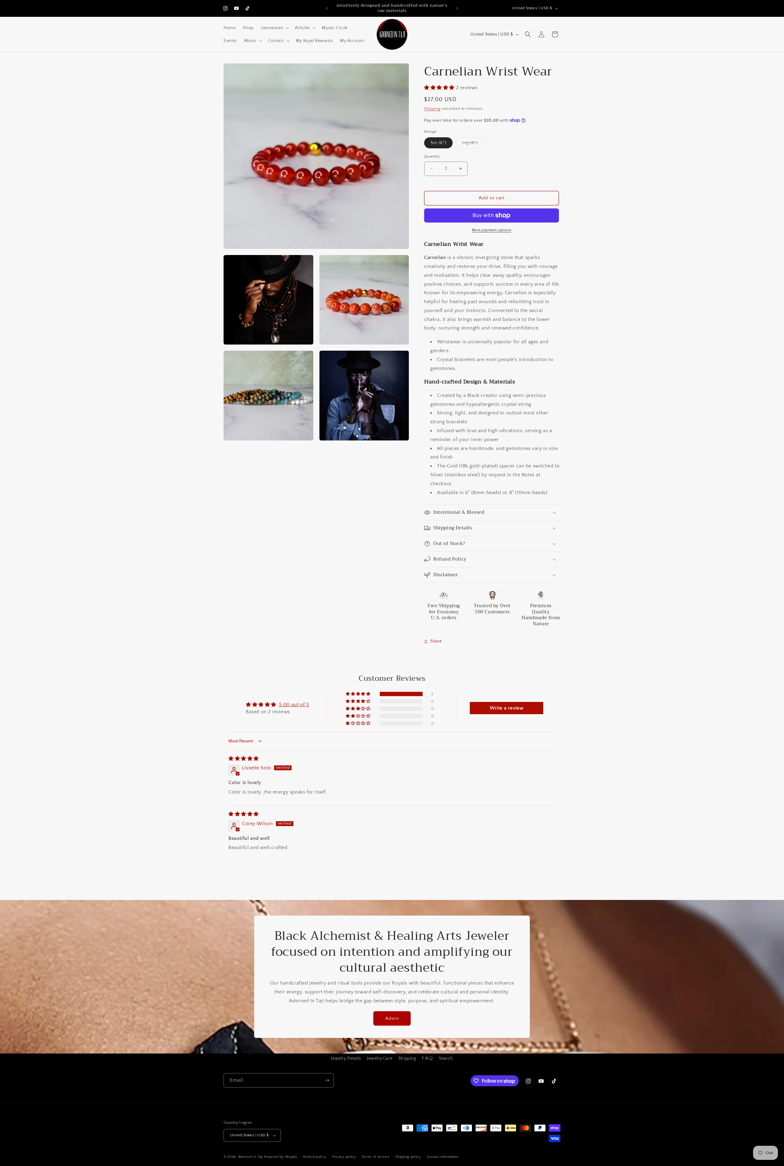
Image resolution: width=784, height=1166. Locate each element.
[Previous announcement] (327, 8)
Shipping (432, 109)
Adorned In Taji (250, 1157)
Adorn (392, 1018)
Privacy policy (344, 1157)
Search (446, 1058)
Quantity (432, 156)
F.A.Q (427, 1058)
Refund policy (314, 1157)
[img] (243, 758)
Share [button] (436, 641)
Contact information (443, 1157)
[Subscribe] (327, 1080)
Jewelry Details (346, 1058)
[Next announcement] (457, 8)
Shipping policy (408, 1157)
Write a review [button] (506, 708)
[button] (274, 27)
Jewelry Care (379, 1058)
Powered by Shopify (280, 1157)
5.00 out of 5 (294, 704)
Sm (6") (438, 142)
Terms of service (375, 1157)
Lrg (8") (473, 144)
